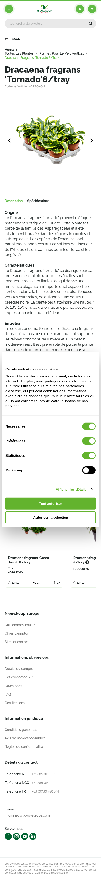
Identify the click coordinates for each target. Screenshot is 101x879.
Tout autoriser (50, 504)
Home (9, 50)
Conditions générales (21, 730)
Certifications (15, 703)
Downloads (13, 686)
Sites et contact (17, 642)
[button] (91, 23)
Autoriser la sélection (50, 517)
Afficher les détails (71, 489)
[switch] (89, 441)
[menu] (9, 9)
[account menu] (80, 9)
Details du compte (19, 669)
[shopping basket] (92, 9)
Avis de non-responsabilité (25, 738)
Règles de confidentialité (24, 747)
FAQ (8, 694)
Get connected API (19, 677)
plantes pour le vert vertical (61, 53)
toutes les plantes (19, 53)
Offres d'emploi (16, 633)
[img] (44, 9)
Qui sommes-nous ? (20, 625)
